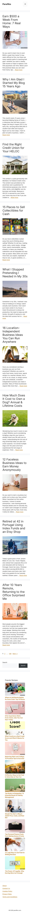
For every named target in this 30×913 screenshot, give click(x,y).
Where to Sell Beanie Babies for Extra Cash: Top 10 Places (15, 698)
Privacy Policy (7, 894)
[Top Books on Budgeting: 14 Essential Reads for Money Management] (15, 785)
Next (15, 654)
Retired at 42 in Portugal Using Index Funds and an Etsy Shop (13, 526)
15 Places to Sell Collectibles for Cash (13, 210)
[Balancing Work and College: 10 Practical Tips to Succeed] (15, 748)
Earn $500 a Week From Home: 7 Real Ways (11, 21)
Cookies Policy (7, 891)
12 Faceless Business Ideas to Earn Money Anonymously (14, 464)
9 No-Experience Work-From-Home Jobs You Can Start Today (14, 717)
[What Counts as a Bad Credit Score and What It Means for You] (15, 728)
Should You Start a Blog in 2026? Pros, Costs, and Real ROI (14, 815)
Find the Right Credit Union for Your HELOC (13, 148)
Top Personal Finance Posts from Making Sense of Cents (14, 835)
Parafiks (6, 4)
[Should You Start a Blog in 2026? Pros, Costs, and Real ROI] (15, 805)
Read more (18, 70)
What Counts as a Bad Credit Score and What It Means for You (14, 738)
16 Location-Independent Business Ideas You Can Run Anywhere (12, 334)
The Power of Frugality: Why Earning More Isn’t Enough (14, 872)
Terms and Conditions (9, 897)
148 (10, 654)
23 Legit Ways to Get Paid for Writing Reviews (15, 853)
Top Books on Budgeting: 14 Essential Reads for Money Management (14, 795)
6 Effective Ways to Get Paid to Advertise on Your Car (14, 776)
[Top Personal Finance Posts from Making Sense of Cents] (15, 826)
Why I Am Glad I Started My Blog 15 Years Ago (13, 83)
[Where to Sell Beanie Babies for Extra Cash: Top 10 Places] (15, 689)
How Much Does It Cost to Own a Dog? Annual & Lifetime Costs (13, 400)
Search (4, 662)
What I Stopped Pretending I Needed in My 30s (15, 273)
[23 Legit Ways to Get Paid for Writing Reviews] (15, 844)
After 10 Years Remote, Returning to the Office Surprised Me (13, 591)
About (4, 886)
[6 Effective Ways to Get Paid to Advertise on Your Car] (15, 766)
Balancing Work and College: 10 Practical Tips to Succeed (14, 757)
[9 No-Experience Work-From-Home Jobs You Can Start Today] (15, 707)
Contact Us (6, 888)
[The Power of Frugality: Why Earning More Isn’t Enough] (15, 863)
